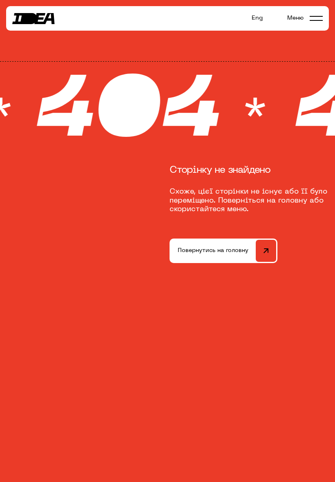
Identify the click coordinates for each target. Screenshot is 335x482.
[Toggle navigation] (316, 18)
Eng (257, 18)
